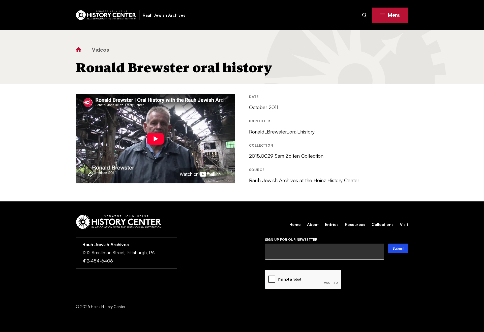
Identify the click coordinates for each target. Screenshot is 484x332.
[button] (390, 15)
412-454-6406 (97, 260)
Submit (398, 248)
